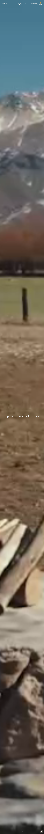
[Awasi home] (22, 3)
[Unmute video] (22, 831)
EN (10, 3)
